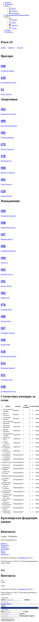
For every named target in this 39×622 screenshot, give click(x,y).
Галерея (14, 20)
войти (3, 606)
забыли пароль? (6, 604)
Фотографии (5, 549)
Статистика (15, 13)
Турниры (14, 11)
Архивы (7, 30)
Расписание (9, 4)
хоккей (3, 48)
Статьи (13, 28)
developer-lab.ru (23, 558)
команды (11, 48)
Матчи (13, 8)
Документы (9, 32)
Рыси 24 (20, 48)
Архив (3, 552)
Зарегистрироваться (8, 620)
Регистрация (5, 608)
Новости (14, 25)
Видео (13, 22)
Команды (8, 2)
